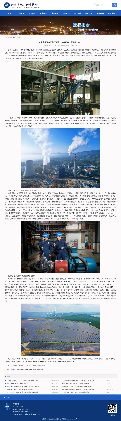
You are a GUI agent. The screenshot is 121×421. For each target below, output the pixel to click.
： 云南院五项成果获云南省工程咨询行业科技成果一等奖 (26, 369)
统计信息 (88, 13)
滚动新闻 (19, 37)
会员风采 (77, 13)
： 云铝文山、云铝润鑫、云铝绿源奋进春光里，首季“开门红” (27, 366)
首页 (14, 37)
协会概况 (20, 13)
